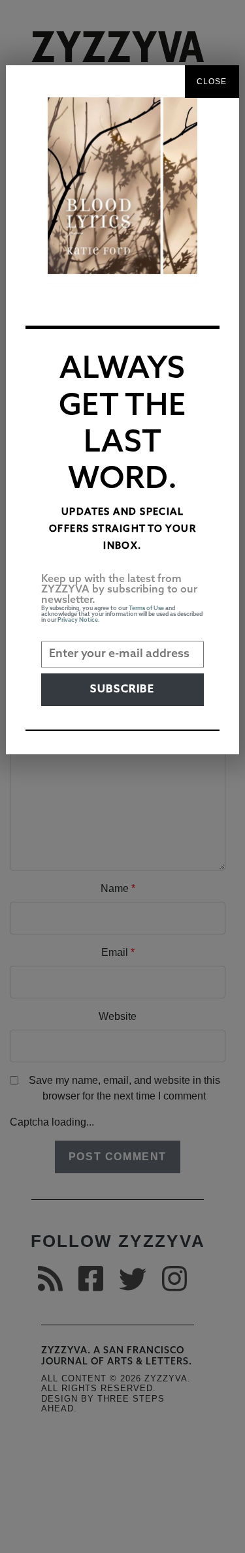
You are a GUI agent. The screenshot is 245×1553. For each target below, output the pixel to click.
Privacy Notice (77, 620)
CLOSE (212, 81)
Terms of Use (146, 608)
